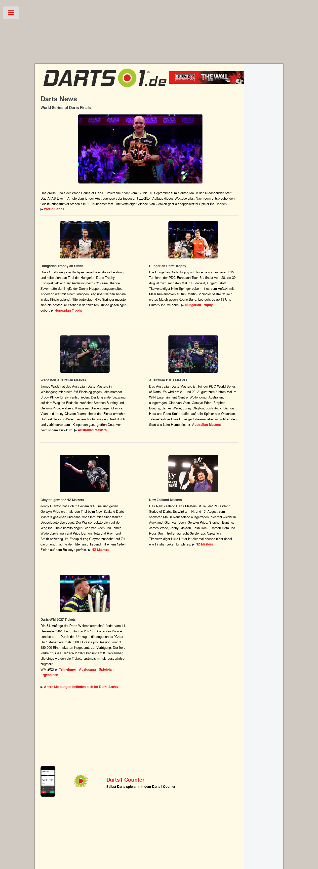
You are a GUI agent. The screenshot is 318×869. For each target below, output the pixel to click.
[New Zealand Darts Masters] (85, 474)
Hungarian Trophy (68, 310)
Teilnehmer (67, 669)
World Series (54, 209)
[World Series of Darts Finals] (140, 148)
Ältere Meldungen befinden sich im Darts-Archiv (81, 686)
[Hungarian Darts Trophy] (85, 240)
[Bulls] (214, 82)
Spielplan (106, 669)
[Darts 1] (104, 89)
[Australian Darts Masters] (85, 354)
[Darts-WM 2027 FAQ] (85, 593)
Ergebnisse (49, 674)
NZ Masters (100, 549)
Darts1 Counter (125, 779)
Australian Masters (92, 430)
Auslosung (87, 669)
